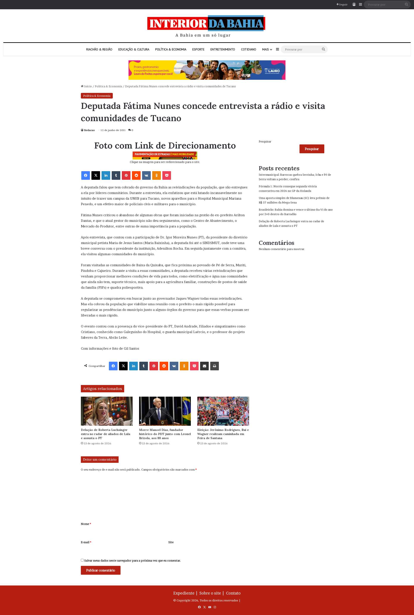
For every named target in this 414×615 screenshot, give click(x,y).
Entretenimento (222, 49)
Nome (86, 524)
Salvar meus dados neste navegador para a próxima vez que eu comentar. (132, 560)
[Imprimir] (214, 366)
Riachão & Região (99, 49)
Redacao (89, 130)
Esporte (198, 49)
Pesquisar (265, 141)
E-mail (86, 542)
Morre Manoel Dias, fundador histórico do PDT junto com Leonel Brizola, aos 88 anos (165, 434)
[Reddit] (136, 175)
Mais (265, 49)
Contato (233, 593)
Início (87, 86)
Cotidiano (248, 49)
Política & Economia (170, 49)
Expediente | (186, 593)
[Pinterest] (126, 175)
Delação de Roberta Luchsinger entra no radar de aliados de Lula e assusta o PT (105, 434)
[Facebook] (85, 175)
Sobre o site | (212, 593)
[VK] (146, 175)
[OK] (156, 175)
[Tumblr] (116, 175)
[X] (95, 175)
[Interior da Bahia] (207, 25)
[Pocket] (166, 175)
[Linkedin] (106, 175)
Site (171, 542)
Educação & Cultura (133, 49)
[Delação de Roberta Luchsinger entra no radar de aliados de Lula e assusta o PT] (107, 411)
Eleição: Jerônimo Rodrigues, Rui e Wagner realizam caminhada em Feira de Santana (223, 434)
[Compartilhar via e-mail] (204, 366)
